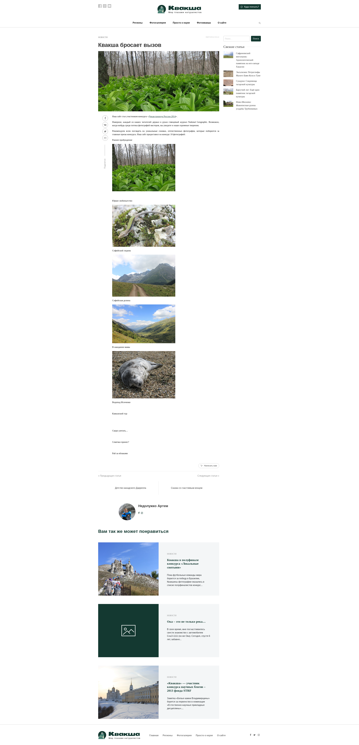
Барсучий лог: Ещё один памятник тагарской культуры (247, 93)
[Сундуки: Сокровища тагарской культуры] (229, 82)
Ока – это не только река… (186, 621)
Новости (103, 37)
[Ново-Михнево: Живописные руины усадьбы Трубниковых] (229, 103)
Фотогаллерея (158, 23)
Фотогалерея (184, 735)
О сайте (222, 23)
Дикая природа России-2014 (162, 116)
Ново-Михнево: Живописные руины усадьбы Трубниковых (246, 105)
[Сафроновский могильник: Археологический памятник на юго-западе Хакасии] (229, 55)
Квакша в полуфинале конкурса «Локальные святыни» (183, 563)
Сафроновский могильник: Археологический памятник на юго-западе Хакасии (247, 60)
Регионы (138, 23)
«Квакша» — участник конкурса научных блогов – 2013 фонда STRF (186, 686)
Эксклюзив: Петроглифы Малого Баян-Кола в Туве (248, 74)
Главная (153, 735)
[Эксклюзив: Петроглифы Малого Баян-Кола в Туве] (229, 74)
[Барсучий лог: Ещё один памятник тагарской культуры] (229, 91)
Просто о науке (181, 23)
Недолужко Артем (153, 506)
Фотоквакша (204, 23)
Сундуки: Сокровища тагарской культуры (246, 83)
